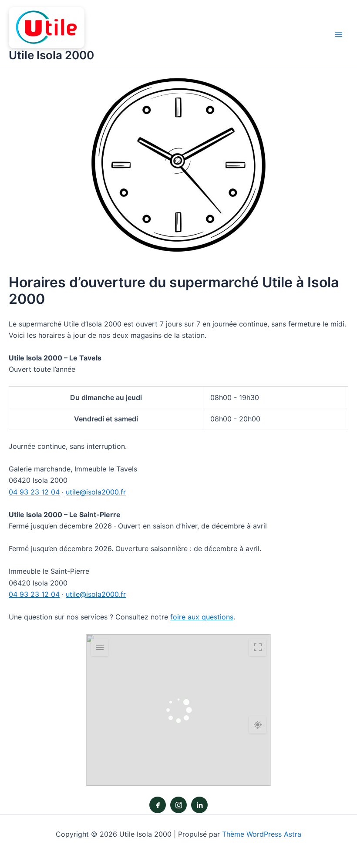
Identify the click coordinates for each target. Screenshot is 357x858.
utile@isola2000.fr (96, 492)
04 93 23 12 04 (34, 492)
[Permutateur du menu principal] (338, 34)
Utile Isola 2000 (51, 55)
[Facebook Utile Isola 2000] (157, 805)
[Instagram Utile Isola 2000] (178, 805)
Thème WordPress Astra (261, 834)
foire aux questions (201, 616)
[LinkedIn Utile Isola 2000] (199, 805)
